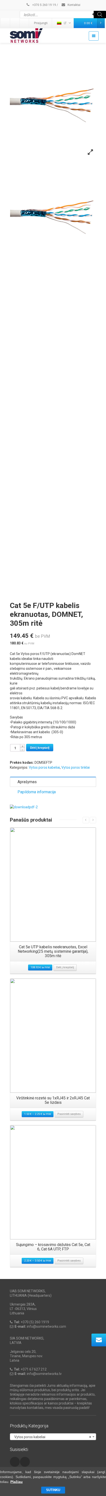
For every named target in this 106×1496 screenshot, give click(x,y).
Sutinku (53, 1490)
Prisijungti (41, 23)
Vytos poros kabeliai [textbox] (51, 1437)
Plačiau (16, 1482)
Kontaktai (73, 5)
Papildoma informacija (37, 792)
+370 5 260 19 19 (44, 5)
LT (65, 23)
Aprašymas (27, 781)
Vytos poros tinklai (75, 767)
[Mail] (15, 23)
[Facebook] (25, 23)
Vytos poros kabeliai (44, 767)
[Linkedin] (5, 23)
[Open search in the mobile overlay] (63, 14)
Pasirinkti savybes (69, 1114)
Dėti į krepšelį (39, 747)
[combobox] (53, 1436)
